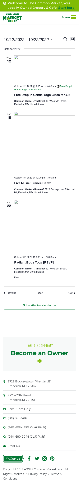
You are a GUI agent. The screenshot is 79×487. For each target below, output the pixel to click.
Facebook (29, 458)
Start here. (66, 8)
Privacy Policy (37, 474)
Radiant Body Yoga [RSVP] (34, 262)
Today (39, 292)
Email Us (14, 446)
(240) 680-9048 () (26, 436)
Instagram (44, 458)
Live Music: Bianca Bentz (32, 183)
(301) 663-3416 (17, 418)
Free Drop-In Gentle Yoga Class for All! (42, 94)
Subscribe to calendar (37, 305)
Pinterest (52, 458)
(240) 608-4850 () (27, 427)
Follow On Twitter (37, 458)
